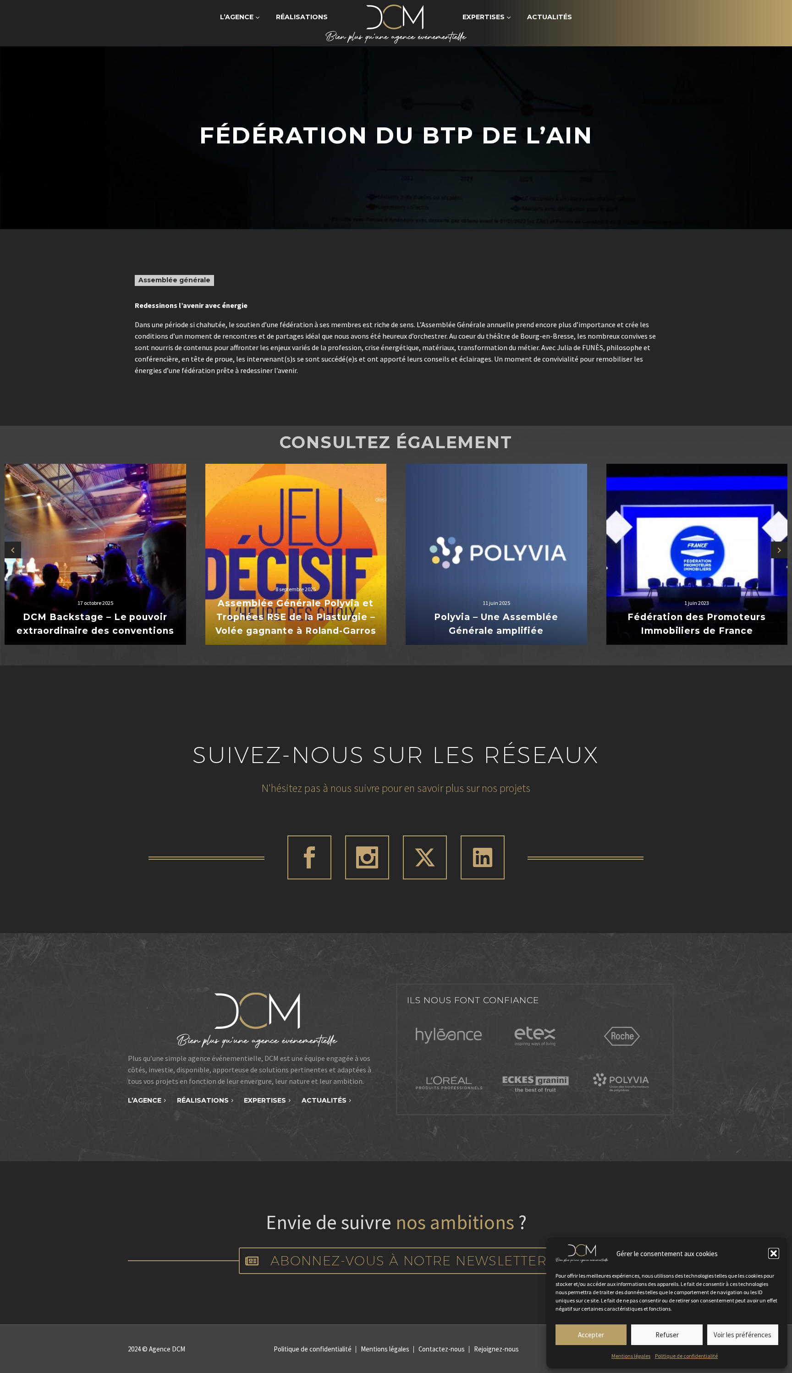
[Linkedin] (483, 857)
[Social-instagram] (367, 857)
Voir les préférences (742, 1334)
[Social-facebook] (309, 857)
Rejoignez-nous (496, 1349)
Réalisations (302, 17)
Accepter (591, 1334)
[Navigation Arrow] (13, 549)
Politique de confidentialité (686, 1355)
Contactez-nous (441, 1349)
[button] (773, 1253)
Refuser (667, 1334)
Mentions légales (630, 1355)
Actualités (549, 17)
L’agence (236, 17)
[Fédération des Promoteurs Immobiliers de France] (697, 554)
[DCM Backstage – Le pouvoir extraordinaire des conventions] (95, 554)
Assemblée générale (174, 280)
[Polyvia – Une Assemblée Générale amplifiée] (496, 554)
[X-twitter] (425, 857)
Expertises (483, 17)
